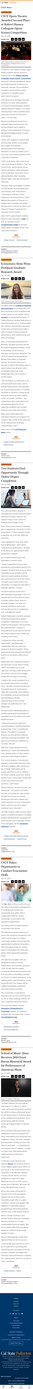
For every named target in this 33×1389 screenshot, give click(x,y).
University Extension (9, 839)
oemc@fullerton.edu (9, 1017)
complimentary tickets (10, 225)
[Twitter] (16, 39)
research (4, 317)
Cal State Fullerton (9, 2)
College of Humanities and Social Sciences (16, 836)
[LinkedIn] (19, 39)
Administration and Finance (11, 1027)
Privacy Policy (16, 1327)
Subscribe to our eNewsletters (16, 1335)
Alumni (19, 1271)
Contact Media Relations (16, 1323)
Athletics (16, 1306)
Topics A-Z (16, 1303)
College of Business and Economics (14, 442)
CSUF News (6, 7)
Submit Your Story (16, 1343)
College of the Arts (9, 240)
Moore (10, 1164)
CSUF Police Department (11, 1029)
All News (16, 1301)
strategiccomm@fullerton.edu (16, 1360)
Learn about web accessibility (22, 1378)
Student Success (8, 445)
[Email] (23, 39)
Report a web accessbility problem (16, 1380)
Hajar (24, 219)
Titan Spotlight (6, 12)
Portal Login (11, 1386)
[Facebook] (12, 39)
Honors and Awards (22, 240)
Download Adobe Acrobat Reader (16, 1383)
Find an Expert (16, 1325)
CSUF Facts (16, 1320)
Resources (21, 1386)
